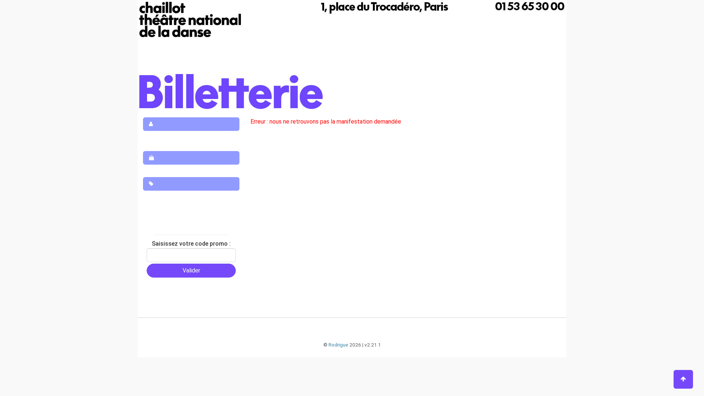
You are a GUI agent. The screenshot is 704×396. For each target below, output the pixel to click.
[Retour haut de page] (683, 379)
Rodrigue (338, 345)
